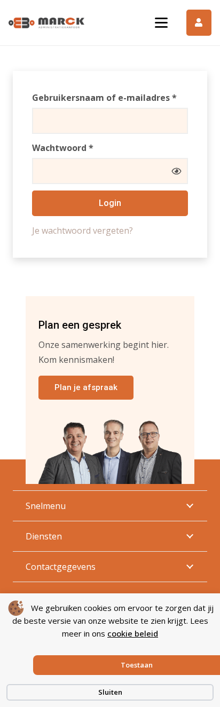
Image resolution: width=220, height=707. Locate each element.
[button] (161, 23)
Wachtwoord (78, 147)
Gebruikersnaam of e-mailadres (109, 97)
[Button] (198, 23)
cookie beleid (132, 633)
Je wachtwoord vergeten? (82, 230)
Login (110, 203)
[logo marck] (46, 23)
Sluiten (110, 692)
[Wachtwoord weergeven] (176, 171)
